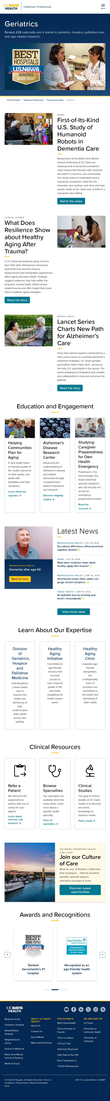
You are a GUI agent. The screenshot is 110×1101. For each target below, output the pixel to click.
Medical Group (12, 1063)
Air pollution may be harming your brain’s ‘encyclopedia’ (76, 596)
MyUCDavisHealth (66, 1023)
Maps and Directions (41, 1042)
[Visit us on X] (87, 1009)
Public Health (65, 591)
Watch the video (71, 201)
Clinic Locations (65, 1037)
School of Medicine (14, 1048)
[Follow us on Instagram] (94, 1009)
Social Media (37, 1037)
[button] (7, 955)
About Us (35, 1025)
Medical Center (12, 1019)
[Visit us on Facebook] (72, 1009)
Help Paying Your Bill (67, 1054)
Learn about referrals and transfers (15, 820)
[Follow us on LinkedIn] (80, 1009)
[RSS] (101, 1009)
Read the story (17, 300)
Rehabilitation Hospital (12, 1032)
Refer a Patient (14, 788)
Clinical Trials (64, 1043)
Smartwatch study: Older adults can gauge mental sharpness (77, 580)
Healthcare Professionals (33, 100)
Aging (60, 559)
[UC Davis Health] (15, 1009)
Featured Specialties (55, 100)
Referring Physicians (67, 1049)
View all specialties (51, 822)
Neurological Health (69, 543)
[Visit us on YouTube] (66, 1009)
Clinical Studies (85, 788)
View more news (73, 611)
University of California (90, 1039)
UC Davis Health (13, 100)
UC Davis (88, 1023)
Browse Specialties (53, 788)
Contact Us (36, 1031)
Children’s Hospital (14, 1024)
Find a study (86, 820)
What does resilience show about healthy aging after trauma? (76, 564)
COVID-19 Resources (67, 1066)
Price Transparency (67, 1060)
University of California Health (92, 1030)
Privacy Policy (22, 1082)
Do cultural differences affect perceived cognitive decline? (80, 548)
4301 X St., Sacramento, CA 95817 (90, 1079)
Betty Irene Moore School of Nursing (14, 1056)
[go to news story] (29, 542)
